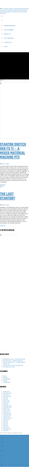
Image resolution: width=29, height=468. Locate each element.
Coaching (5, 377)
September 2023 (7, 393)
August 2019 (6, 408)
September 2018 (7, 418)
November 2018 (7, 414)
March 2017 (6, 430)
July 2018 (5, 421)
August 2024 (6, 391)
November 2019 (7, 405)
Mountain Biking (9, 25)
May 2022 (5, 397)
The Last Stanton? (7, 196)
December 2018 (7, 413)
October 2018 (6, 416)
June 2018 (5, 422)
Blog (5, 46)
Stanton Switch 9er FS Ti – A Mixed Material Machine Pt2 (13, 150)
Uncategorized (6, 382)
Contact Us (8, 42)
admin (3, 163)
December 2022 (7, 396)
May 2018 (5, 424)
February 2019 (6, 410)
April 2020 (5, 404)
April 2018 (5, 425)
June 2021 (5, 399)
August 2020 (6, 402)
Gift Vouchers (9, 38)
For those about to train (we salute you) (13, 365)
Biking (7, 163)
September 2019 (7, 407)
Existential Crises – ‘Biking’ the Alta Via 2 (13, 360)
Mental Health (6, 379)
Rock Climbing (9, 29)
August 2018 (6, 419)
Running (5, 380)
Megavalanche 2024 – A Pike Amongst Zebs (14, 359)
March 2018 (6, 427)
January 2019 (6, 411)
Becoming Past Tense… (9, 366)
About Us (7, 34)
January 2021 (6, 400)
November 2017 (7, 428)
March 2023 (6, 394)
